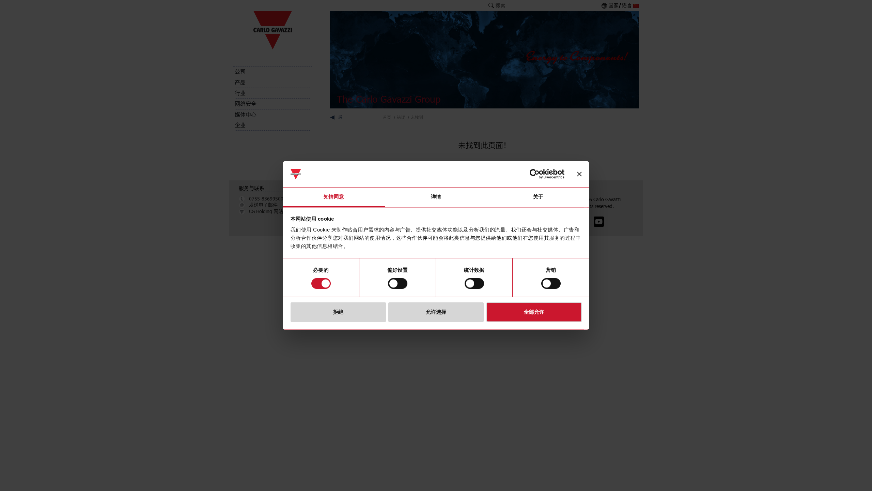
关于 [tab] (538, 196)
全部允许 (534, 312)
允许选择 (436, 312)
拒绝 (338, 312)
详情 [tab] (436, 196)
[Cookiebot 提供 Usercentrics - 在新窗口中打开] (534, 174)
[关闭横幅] (579, 174)
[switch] (397, 283)
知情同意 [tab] (334, 196)
